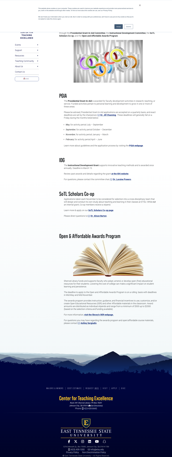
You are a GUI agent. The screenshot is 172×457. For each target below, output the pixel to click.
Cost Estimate (74, 388)
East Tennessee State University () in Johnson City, (86, 428)
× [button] (140, 4)
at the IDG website (119, 173)
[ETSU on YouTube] (96, 442)
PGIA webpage (136, 145)
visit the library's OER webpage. (99, 314)
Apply (114, 388)
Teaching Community (24, 61)
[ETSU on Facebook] (68, 442)
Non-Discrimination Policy (94, 452)
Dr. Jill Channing (108, 115)
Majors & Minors (55, 388)
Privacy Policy (72, 452)
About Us (19, 66)
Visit (105, 388)
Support (18, 50)
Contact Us (20, 71)
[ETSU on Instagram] (81, 442)
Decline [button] (128, 27)
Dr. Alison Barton (99, 215)
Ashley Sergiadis (89, 323)
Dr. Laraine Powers (122, 179)
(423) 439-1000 (77, 449)
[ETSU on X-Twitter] (74, 442)
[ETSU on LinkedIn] (88, 442)
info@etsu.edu (97, 449)
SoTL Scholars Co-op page (100, 210)
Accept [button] (118, 27)
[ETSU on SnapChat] (103, 442)
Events (18, 44)
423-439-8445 (90, 408)
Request (92, 388)
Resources (19, 55)
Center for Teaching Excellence (26, 35)
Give (27, 79)
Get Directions (96, 405)
